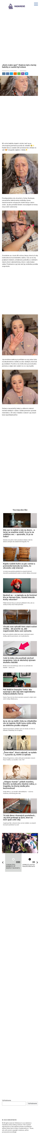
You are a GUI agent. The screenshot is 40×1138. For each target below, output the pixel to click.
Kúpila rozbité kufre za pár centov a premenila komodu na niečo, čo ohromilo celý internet (19, 566)
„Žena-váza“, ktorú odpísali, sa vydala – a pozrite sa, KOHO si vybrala (20, 753)
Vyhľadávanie (6, 1100)
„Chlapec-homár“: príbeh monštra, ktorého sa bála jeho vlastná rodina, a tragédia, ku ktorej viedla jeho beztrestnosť (19, 785)
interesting (23, 71)
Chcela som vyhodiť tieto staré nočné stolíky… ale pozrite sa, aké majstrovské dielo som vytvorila (20, 628)
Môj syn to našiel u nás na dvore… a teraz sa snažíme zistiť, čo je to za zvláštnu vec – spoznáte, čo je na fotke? (19, 533)
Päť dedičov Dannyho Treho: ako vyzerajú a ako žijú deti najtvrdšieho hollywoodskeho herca (19, 691)
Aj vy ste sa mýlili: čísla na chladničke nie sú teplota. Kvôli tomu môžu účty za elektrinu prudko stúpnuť (20, 723)
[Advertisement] (20, 38)
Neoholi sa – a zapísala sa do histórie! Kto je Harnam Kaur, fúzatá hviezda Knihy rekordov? (20, 597)
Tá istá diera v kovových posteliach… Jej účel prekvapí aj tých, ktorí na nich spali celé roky (19, 817)
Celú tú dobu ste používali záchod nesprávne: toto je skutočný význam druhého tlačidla (19, 660)
